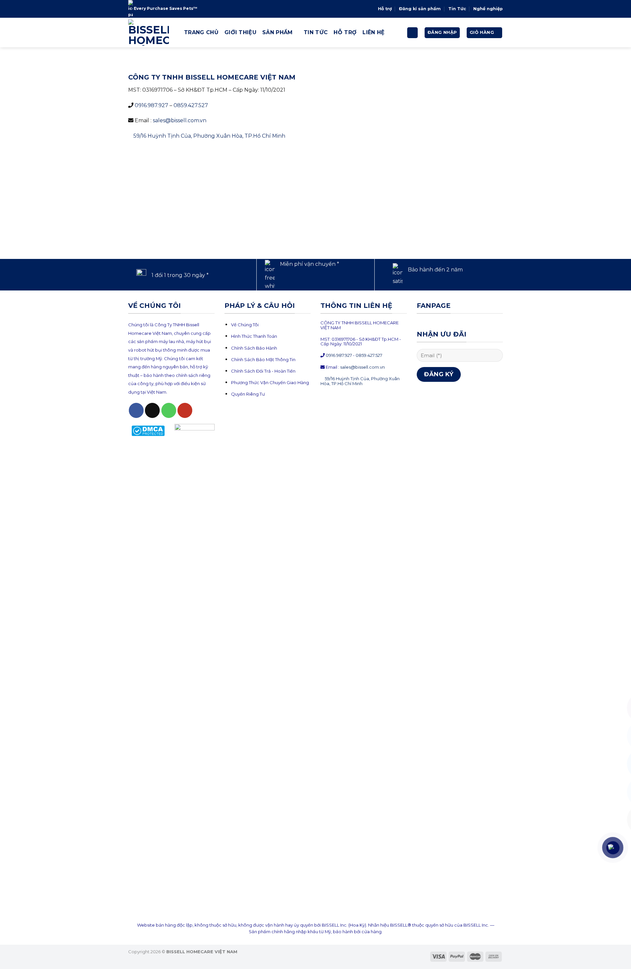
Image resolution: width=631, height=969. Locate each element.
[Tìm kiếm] (412, 32)
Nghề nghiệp (488, 8)
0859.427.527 (191, 105)
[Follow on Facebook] (136, 410)
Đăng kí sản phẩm (420, 8)
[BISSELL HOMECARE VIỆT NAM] (151, 32)
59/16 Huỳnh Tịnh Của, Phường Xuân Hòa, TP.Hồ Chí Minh (209, 136)
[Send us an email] (152, 410)
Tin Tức (457, 8)
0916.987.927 (151, 105)
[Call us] (168, 410)
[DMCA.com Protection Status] (148, 430)
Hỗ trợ (385, 8)
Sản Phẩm (277, 32)
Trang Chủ (201, 32)
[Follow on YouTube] (184, 410)
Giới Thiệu (240, 32)
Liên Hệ (373, 32)
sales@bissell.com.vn (179, 120)
